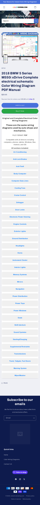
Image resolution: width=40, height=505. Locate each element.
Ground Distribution (20, 238)
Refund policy (27, 499)
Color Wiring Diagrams (12, 459)
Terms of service (16, 499)
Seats (20, 318)
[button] (4, 7)
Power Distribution (20, 296)
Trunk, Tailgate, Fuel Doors (20, 361)
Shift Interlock (20, 325)
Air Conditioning (20, 152)
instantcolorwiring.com (17, 495)
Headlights (20, 246)
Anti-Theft (20, 166)
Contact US (8, 464)
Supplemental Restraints (20, 347)
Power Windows (20, 310)
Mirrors (20, 282)
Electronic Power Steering (20, 217)
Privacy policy (30, 495)
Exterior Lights (20, 231)
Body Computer (20, 174)
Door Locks (20, 210)
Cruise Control (20, 195)
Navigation (20, 289)
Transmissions (20, 354)
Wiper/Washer (20, 375)
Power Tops (20, 303)
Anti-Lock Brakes (20, 159)
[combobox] (20, 21)
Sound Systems (20, 332)
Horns (20, 253)
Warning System (20, 368)
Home (6, 455)
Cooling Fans (20, 188)
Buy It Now (20, 111)
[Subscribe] (34, 418)
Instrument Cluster (20, 260)
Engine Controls (19, 224)
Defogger (20, 202)
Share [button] (5, 383)
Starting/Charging (20, 339)
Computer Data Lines (20, 181)
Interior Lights (20, 267)
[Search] (36, 21)
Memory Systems (20, 274)
